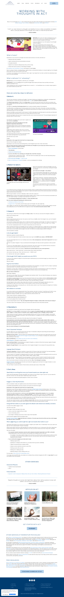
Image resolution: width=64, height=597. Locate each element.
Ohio (15, 540)
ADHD (50, 547)
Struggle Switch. (12, 203)
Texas (27, 540)
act (42, 3)
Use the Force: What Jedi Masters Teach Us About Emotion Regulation (48, 519)
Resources (37, 3)
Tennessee (24, 540)
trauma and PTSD (45, 547)
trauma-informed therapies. (47, 552)
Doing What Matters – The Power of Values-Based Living (32, 519)
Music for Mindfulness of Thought (15, 160)
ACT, (29, 552)
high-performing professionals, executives (26, 542)
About (18, 3)
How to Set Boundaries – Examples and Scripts (13, 503)
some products (22, 564)
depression (8, 548)
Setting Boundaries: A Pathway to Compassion (30, 503)
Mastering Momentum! (24, 567)
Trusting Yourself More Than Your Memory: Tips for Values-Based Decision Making (14, 519)
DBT (31, 552)
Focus (32, 3)
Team (23, 3)
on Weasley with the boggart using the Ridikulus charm (27, 335)
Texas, (23, 22)
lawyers (37, 542)
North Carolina (38, 539)
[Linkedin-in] (34, 580)
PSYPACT (47, 22)
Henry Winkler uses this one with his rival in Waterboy (26, 338)
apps (7, 564)
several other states (38, 22)
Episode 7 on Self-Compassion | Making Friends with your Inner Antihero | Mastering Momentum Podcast (29, 473)
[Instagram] (32, 580)
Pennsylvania (18, 540)
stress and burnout (34, 547)
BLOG (46, 3)
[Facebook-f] (30, 580)
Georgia (7, 540)
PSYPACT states (41, 540)
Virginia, (30, 540)
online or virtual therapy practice (15, 537)
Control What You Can (47, 502)
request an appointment (23, 554)
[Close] (16, 591)
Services (27, 3)
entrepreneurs (42, 542)
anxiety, (39, 547)
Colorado (27, 22)
